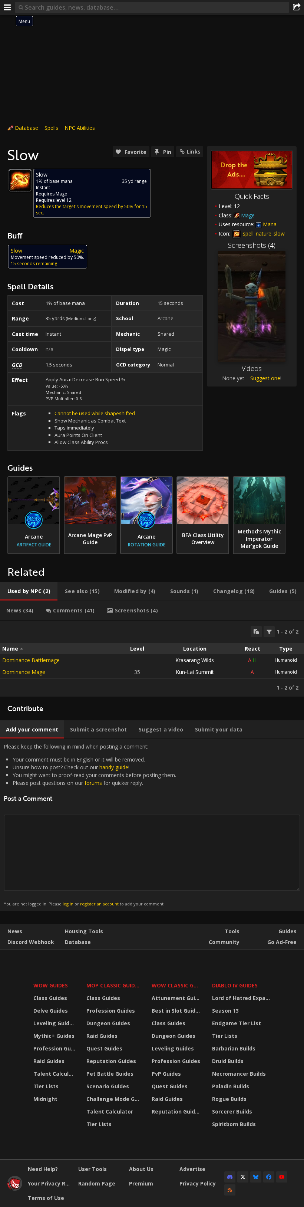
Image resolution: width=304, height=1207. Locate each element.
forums (93, 782)
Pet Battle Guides (109, 1073)
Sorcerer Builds (232, 1111)
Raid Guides (49, 1061)
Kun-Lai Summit (195, 671)
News (14, 931)
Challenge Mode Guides (114, 1098)
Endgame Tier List (236, 1023)
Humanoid (286, 660)
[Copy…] (256, 631)
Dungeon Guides (108, 1023)
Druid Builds (228, 1061)
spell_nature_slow (263, 233)
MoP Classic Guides (113, 985)
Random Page (96, 1183)
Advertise (192, 1169)
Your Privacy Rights (50, 1183)
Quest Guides (104, 1048)
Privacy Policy (197, 1183)
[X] (242, 1177)
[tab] (28, 591)
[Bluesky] (255, 1177)
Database (26, 127)
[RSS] (229, 1190)
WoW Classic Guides (177, 985)
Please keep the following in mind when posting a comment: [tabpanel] (90, 825)
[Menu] (7, 7)
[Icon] (20, 180)
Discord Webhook (30, 941)
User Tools (92, 1169)
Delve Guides (50, 1010)
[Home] (14, 1188)
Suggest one (265, 378)
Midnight (45, 1098)
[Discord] (229, 1177)
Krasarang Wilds (194, 660)
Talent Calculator (55, 1073)
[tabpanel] (152, 659)
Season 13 (225, 1010)
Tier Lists (46, 1086)
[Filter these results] (269, 631)
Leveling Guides (54, 1023)
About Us (141, 1169)
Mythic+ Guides (54, 1035)
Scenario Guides (107, 1086)
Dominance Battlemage (31, 660)
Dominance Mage (23, 671)
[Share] (296, 7)
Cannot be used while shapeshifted (94, 413)
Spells (51, 127)
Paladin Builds (230, 1086)
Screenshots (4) (251, 245)
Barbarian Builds (233, 1048)
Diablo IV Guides (235, 985)
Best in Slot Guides (177, 1010)
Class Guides (50, 998)
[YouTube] (281, 1177)
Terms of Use (46, 1197)
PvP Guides (166, 1073)
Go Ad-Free (282, 941)
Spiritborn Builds (234, 1124)
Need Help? (43, 1169)
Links (193, 151)
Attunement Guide (177, 998)
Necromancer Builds (239, 1073)
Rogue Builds (229, 1098)
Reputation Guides (111, 1061)
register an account (99, 904)
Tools (232, 931)
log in (68, 904)
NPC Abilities (80, 127)
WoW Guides (50, 985)
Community (224, 941)
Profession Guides (55, 1048)
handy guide (113, 767)
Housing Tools (84, 931)
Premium (141, 1183)
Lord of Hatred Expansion (242, 998)
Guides (287, 931)
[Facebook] (268, 1177)
